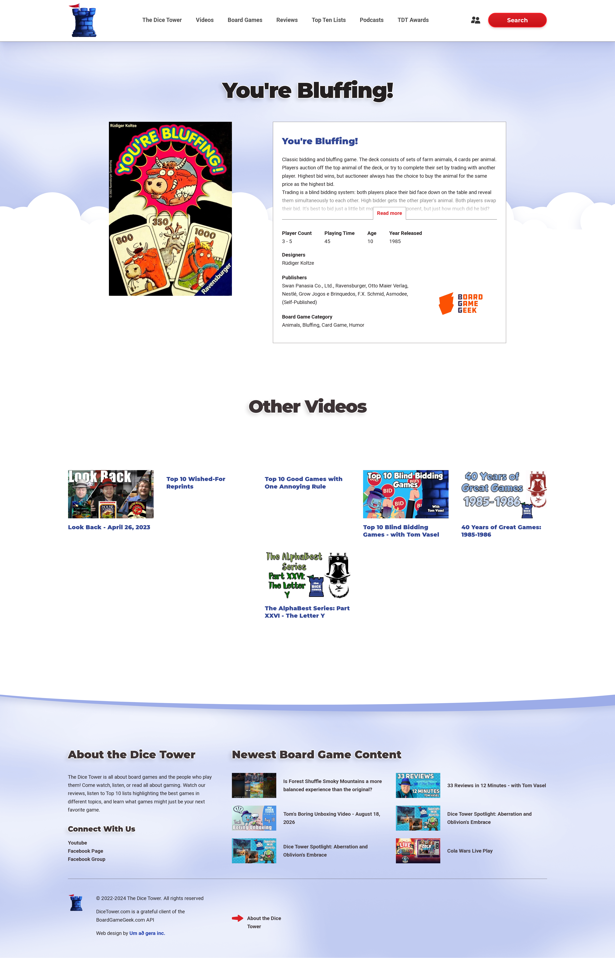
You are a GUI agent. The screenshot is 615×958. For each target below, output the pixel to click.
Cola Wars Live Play (470, 851)
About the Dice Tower (264, 918)
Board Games (245, 20)
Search (517, 20)
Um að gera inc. (147, 933)
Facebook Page (85, 851)
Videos (205, 20)
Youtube (77, 843)
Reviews (287, 20)
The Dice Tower (162, 20)
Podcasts (372, 20)
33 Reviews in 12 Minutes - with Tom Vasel (496, 785)
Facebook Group (86, 859)
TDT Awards (413, 20)
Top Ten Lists (329, 20)
